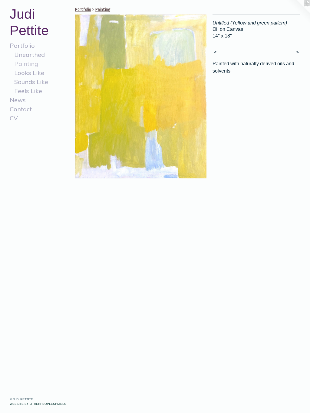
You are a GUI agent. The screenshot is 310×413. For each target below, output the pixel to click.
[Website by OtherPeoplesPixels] (298, 12)
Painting (26, 63)
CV (14, 118)
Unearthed (29, 54)
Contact (21, 109)
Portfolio (22, 45)
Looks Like (29, 72)
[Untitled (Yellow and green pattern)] (140, 96)
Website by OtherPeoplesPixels (38, 403)
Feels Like (28, 91)
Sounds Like (31, 82)
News (18, 100)
